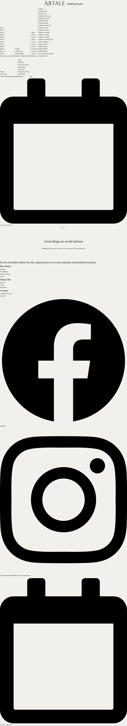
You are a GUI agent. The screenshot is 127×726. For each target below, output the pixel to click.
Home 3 (2, 35)
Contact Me (28, 56)
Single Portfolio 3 (43, 49)
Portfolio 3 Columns (43, 35)
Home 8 (2, 46)
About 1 (33, 35)
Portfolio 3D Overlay (44, 18)
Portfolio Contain (43, 20)
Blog (9, 76)
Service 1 (33, 44)
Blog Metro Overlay (23, 71)
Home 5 (2, 39)
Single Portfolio (19, 53)
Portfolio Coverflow (43, 30)
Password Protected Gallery (45, 53)
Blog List (20, 76)
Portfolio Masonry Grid (44, 25)
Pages (33, 32)
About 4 (33, 42)
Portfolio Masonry (43, 23)
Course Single (4, 76)
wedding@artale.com (6, 293)
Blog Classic (21, 74)
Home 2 (2, 32)
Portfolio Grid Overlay (44, 16)
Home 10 (2, 51)
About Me (12, 56)
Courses (2, 71)
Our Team (34, 51)
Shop (31, 76)
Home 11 (2, 53)
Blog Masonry (22, 67)
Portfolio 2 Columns (43, 32)
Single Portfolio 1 (43, 44)
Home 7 (2, 44)
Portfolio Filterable (43, 42)
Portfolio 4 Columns (43, 37)
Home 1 (2, 30)
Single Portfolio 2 (43, 46)
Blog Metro (21, 69)
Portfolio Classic (42, 11)
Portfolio (17, 49)
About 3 (33, 39)
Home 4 (2, 37)
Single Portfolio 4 (43, 51)
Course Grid (3, 74)
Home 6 (2, 42)
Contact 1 (34, 53)
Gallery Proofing (19, 56)
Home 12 (2, 56)
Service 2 (33, 46)
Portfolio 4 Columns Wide (45, 39)
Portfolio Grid (19, 51)
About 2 (33, 37)
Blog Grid (21, 62)
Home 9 (2, 49)
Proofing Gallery (43, 56)
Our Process (34, 49)
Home (1, 28)
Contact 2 (34, 56)
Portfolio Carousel (43, 28)
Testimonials (14, 76)
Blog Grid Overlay (23, 64)
